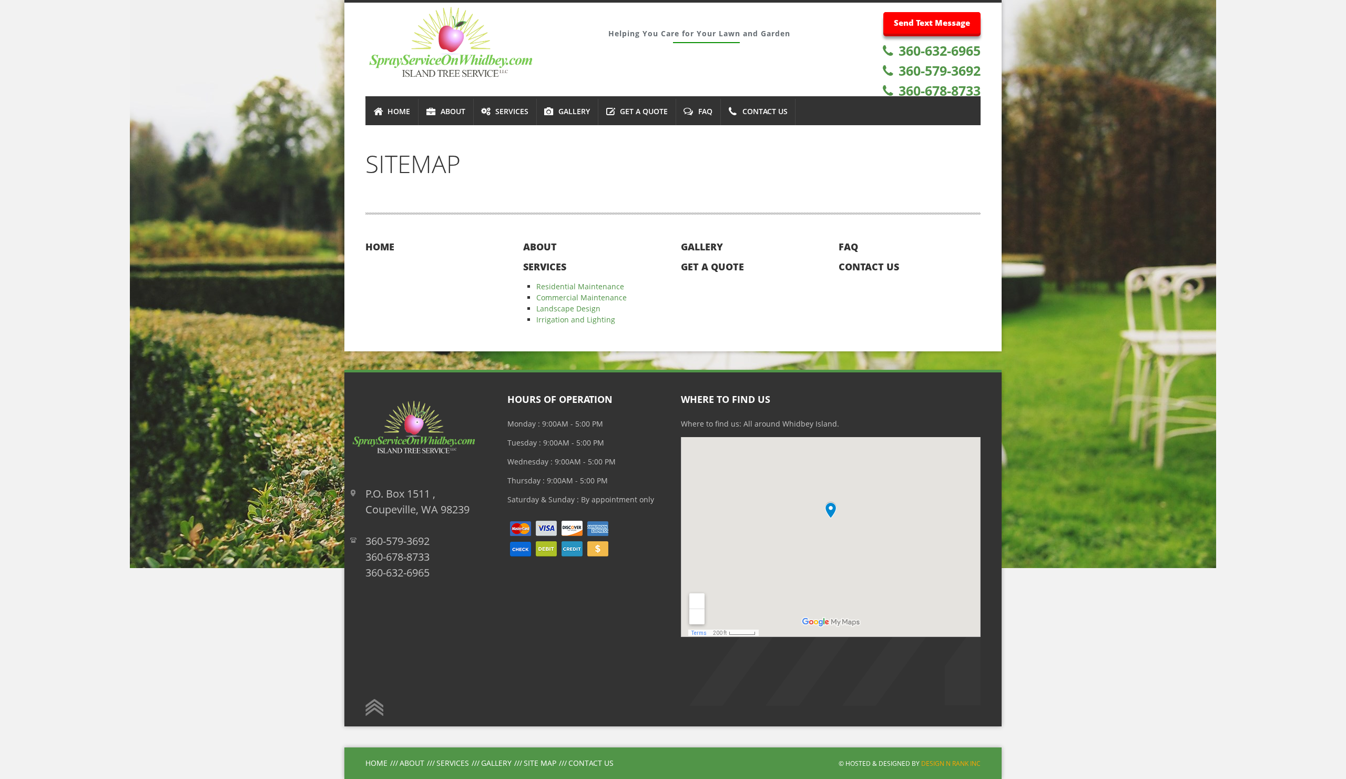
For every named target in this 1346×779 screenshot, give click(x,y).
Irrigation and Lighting (575, 320)
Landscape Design (568, 308)
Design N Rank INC (951, 763)
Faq (848, 246)
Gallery (702, 246)
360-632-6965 (938, 50)
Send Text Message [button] (932, 22)
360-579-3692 (938, 70)
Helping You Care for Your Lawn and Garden (699, 33)
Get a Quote (712, 266)
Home (379, 246)
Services (544, 266)
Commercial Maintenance (581, 297)
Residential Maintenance (580, 286)
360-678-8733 (938, 90)
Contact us (869, 266)
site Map (540, 763)
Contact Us (591, 763)
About (540, 246)
